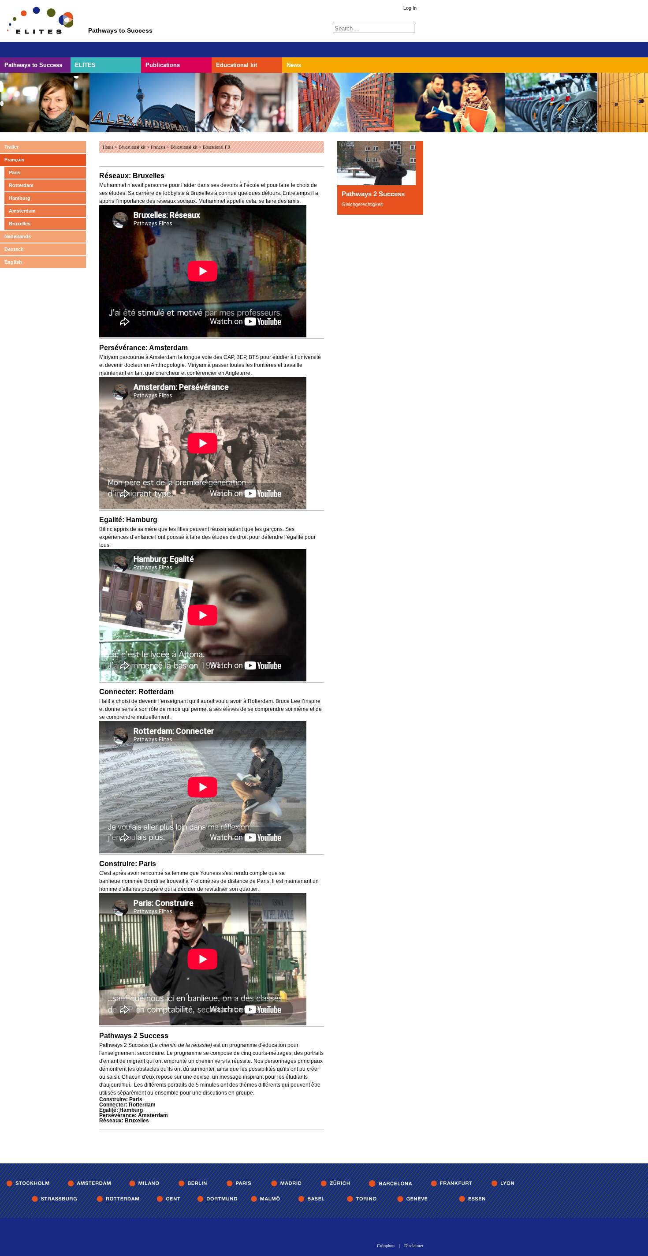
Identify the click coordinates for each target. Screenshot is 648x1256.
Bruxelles (19, 223)
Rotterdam (21, 185)
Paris (14, 172)
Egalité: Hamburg (128, 519)
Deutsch (14, 249)
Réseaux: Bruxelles (131, 175)
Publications (162, 65)
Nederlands (17, 236)
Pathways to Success (33, 65)
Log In (410, 8)
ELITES (85, 65)
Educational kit (236, 65)
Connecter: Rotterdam (136, 691)
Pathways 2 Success (133, 1035)
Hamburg (19, 198)
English (13, 262)
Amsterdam (22, 210)
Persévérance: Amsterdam (143, 347)
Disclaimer (413, 1246)
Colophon (386, 1246)
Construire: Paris (127, 863)
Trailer (11, 147)
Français (14, 159)
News (294, 65)
